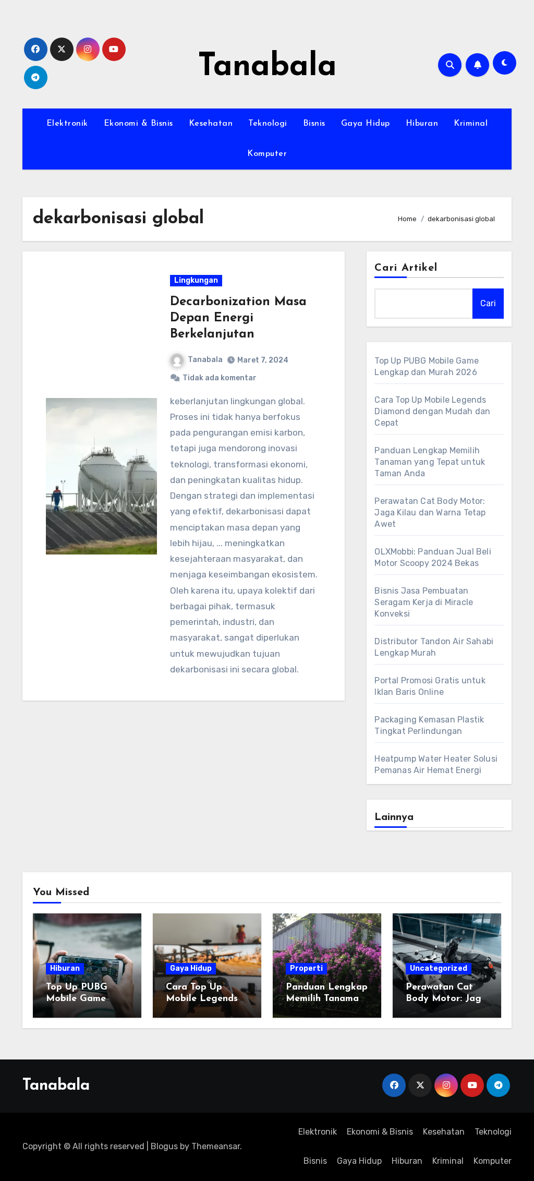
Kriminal (471, 123)
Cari (488, 303)
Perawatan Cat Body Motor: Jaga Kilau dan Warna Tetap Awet (430, 512)
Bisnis (314, 123)
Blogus (164, 1146)
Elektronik (67, 123)
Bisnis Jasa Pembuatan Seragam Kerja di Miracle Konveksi (423, 602)
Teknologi (267, 123)
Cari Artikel (406, 268)
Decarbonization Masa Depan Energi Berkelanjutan (238, 318)
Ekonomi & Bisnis (138, 123)
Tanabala (267, 67)
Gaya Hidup (365, 123)
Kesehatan (211, 123)
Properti (306, 968)
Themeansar (215, 1146)
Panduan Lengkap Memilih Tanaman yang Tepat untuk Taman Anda (429, 461)
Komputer (267, 154)
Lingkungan (196, 280)
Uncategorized (438, 968)
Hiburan (422, 123)
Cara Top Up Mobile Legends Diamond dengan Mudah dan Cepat (432, 411)
